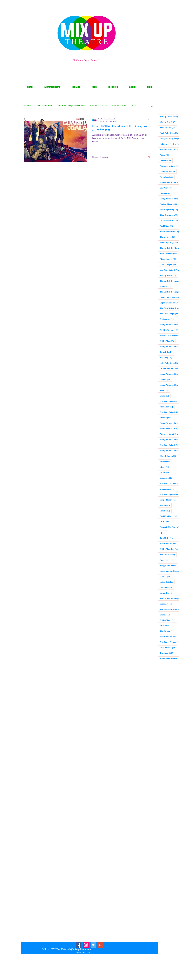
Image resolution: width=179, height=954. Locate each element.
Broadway (167, 604)
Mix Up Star (168, 122)
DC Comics (167, 522)
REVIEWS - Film (119, 106)
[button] (151, 106)
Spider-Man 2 (168, 620)
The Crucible (168, 554)
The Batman (168, 631)
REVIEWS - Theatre (98, 106)
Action (165, 155)
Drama (165, 193)
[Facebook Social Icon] (78, 945)
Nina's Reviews (169, 259)
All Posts (27, 106)
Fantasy (166, 379)
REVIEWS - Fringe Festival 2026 (71, 106)
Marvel (166, 505)
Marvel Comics (169, 456)
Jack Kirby (167, 538)
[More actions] (149, 120)
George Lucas (168, 489)
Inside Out (167, 582)
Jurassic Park (168, 352)
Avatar (165, 472)
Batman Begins (169, 264)
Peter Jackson (168, 647)
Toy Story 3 (167, 653)
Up (164, 533)
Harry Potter (168, 171)
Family (166, 511)
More (133, 106)
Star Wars (167, 188)
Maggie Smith (168, 565)
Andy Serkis (168, 626)
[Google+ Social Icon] (100, 945)
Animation (167, 407)
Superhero (167, 478)
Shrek (165, 396)
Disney (165, 467)
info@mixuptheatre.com (79, 949)
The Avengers (168, 237)
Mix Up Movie (169, 275)
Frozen (165, 461)
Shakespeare (168, 319)
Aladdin (166, 418)
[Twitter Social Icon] (93, 945)
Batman (166, 576)
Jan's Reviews (168, 127)
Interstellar (167, 593)
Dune (165, 560)
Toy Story (167, 357)
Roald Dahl (167, 226)
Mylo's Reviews (169, 253)
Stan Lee (166, 286)
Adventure (167, 177)
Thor (165, 390)
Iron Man (167, 587)
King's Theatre (169, 500)
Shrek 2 (166, 615)
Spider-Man (168, 341)
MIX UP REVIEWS (44, 106)
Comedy (166, 160)
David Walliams (169, 516)
